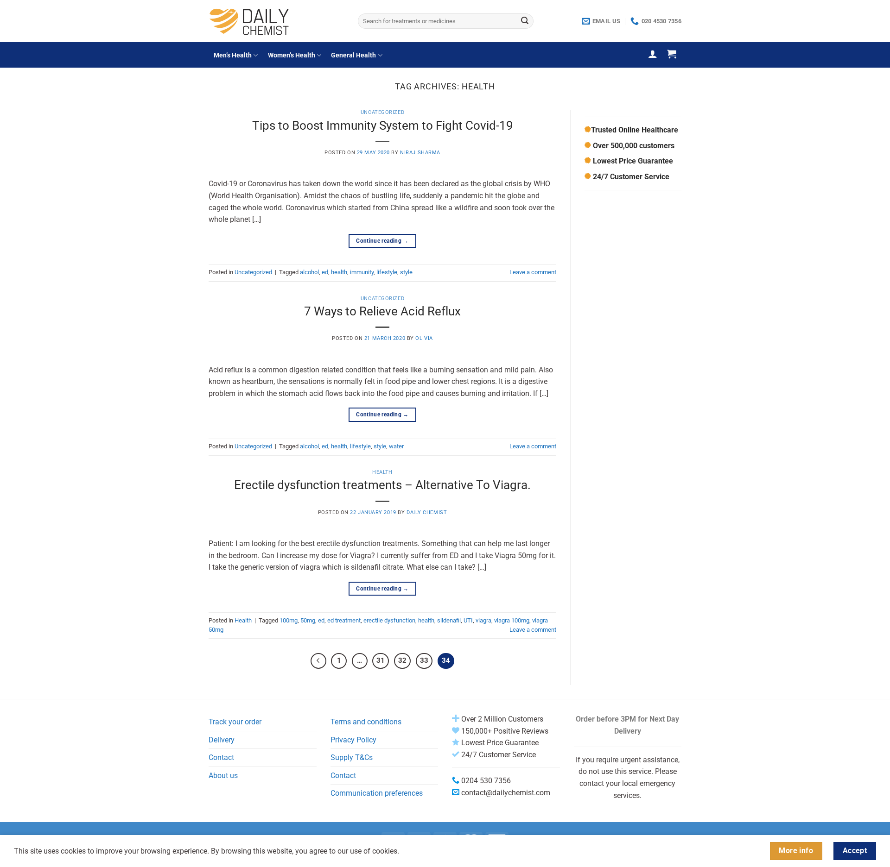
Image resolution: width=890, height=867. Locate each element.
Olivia (423, 338)
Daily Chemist (427, 512)
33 (424, 660)
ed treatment (344, 620)
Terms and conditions (366, 721)
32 (402, 660)
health (339, 272)
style (406, 272)
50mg (307, 620)
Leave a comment (532, 272)
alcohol (309, 272)
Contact (221, 757)
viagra (483, 620)
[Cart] (671, 53)
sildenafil (449, 620)
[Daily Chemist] (276, 21)
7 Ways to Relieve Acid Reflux (382, 311)
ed (325, 272)
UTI (468, 620)
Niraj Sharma (420, 153)
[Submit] (525, 21)
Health (382, 472)
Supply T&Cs (352, 757)
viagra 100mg (511, 620)
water (396, 446)
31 (380, 660)
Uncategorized (382, 112)
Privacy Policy (353, 739)
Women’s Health (291, 55)
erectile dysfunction (389, 620)
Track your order (235, 721)
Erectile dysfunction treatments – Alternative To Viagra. (382, 485)
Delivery (222, 739)
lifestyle (386, 272)
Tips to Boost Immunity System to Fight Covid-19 (382, 125)
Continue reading (382, 241)
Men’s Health (233, 55)
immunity (362, 272)
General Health (353, 55)
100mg (289, 620)
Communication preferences (377, 793)
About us (223, 775)
